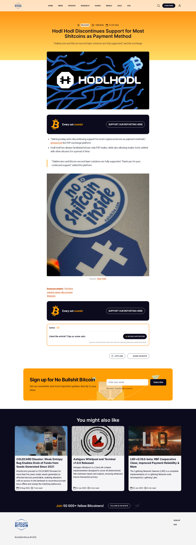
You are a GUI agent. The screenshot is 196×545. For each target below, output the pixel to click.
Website (51, 296)
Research (85, 6)
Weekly (109, 6)
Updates (71, 6)
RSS (129, 6)
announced (56, 142)
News (60, 6)
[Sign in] (179, 5)
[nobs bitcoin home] (18, 6)
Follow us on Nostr (119, 506)
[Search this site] (158, 5)
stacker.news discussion (60, 292)
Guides (98, 6)
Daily (119, 6)
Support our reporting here (125, 124)
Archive (69, 288)
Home (50, 6)
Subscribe (168, 6)
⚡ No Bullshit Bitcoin (135, 336)
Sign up (177, 520)
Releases (85, 25)
